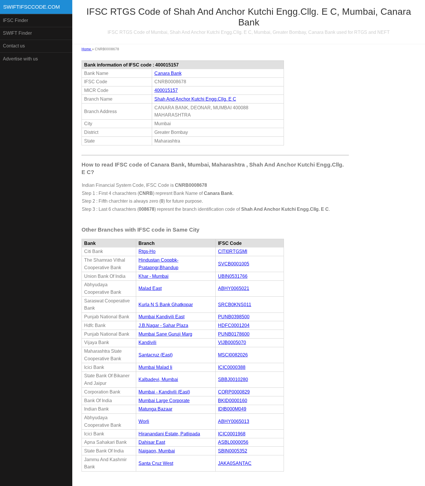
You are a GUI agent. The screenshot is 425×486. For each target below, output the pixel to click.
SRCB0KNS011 (234, 304)
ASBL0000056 (233, 442)
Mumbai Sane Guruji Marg (165, 334)
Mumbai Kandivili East (161, 316)
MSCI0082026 (233, 354)
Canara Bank (168, 73)
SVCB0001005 (233, 263)
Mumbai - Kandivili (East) (164, 391)
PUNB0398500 (234, 316)
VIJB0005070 (232, 342)
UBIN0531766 (232, 276)
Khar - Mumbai (153, 276)
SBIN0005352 (232, 450)
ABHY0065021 (233, 288)
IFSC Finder (15, 20)
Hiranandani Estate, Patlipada (169, 433)
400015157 (166, 90)
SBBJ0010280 (233, 379)
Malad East (150, 288)
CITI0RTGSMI (232, 251)
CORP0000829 (234, 391)
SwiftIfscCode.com (31, 7)
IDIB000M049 (232, 408)
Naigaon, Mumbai (156, 450)
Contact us (14, 45)
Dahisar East (151, 442)
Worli (143, 421)
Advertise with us (20, 58)
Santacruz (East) (155, 354)
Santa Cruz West (155, 463)
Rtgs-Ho (147, 251)
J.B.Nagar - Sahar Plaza (163, 325)
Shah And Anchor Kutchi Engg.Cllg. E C (195, 99)
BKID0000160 (232, 400)
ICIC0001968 (231, 433)
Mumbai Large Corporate (164, 400)
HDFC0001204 (234, 325)
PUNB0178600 (234, 334)
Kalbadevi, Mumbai (158, 379)
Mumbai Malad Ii (155, 367)
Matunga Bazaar (155, 408)
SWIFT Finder (17, 33)
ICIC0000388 (231, 367)
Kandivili (147, 342)
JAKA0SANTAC (235, 463)
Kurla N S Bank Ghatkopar (165, 304)
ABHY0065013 (233, 421)
